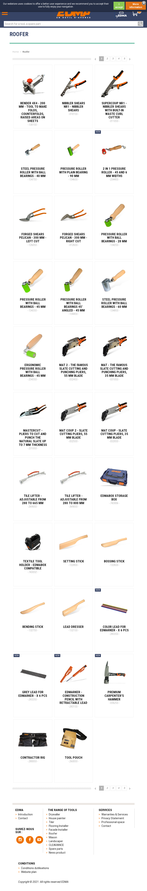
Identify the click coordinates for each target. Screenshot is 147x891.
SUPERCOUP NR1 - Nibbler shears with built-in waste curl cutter (114, 112)
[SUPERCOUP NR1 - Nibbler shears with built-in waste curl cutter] (114, 84)
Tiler (51, 822)
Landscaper (56, 841)
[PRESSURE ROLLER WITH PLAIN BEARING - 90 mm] (73, 149)
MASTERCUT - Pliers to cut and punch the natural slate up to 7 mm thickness (33, 439)
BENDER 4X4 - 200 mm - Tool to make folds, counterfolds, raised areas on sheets (33, 113)
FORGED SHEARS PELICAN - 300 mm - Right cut (73, 239)
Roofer (53, 833)
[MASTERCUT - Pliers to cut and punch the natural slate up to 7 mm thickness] (33, 411)
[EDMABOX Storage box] (114, 477)
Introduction (25, 814)
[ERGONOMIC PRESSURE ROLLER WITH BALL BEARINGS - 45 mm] (33, 346)
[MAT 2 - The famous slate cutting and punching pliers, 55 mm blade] (73, 346)
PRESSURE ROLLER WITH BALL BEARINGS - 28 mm (114, 239)
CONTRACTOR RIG (32, 759)
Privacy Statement (112, 818)
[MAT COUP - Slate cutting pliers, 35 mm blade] (114, 411)
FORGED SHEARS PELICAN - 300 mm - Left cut (32, 239)
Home (15, 52)
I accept (119, 6)
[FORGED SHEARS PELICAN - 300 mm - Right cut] (73, 215)
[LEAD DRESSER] (73, 607)
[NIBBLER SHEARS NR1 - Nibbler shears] (73, 84)
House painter (57, 818)
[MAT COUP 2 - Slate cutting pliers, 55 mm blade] (73, 411)
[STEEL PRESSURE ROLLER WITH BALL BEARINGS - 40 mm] (33, 149)
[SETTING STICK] (73, 542)
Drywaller (54, 814)
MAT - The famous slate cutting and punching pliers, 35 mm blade (114, 372)
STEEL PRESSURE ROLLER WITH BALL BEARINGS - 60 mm (114, 305)
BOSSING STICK (114, 563)
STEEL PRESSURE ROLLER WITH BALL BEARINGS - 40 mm (33, 174)
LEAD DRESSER (73, 628)
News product (57, 852)
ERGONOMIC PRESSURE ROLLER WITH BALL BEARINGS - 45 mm (33, 372)
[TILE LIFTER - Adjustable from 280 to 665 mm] (33, 477)
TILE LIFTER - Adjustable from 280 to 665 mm (33, 501)
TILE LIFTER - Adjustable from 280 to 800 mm (73, 501)
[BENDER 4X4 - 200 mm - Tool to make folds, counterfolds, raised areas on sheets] (33, 84)
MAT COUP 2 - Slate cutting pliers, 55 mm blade (73, 436)
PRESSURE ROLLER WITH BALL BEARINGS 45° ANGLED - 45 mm (73, 306)
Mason (53, 837)
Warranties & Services (114, 814)
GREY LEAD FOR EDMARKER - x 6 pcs (32, 695)
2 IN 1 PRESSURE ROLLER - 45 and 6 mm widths (114, 174)
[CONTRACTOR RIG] (33, 738)
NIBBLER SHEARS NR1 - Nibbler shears (73, 108)
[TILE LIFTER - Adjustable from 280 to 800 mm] (73, 477)
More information (135, 6)
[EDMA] (73, 13)
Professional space (113, 822)
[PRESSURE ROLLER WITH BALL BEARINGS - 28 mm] (114, 215)
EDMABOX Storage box (114, 499)
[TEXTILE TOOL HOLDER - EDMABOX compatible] (33, 542)
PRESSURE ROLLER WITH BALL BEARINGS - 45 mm (33, 305)
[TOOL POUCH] (73, 738)
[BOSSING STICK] (114, 542)
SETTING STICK (73, 563)
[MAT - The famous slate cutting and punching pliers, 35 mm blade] (114, 346)
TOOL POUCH (73, 759)
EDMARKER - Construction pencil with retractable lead (73, 699)
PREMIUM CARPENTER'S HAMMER (114, 697)
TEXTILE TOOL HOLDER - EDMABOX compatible (32, 566)
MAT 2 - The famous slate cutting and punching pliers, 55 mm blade (73, 372)
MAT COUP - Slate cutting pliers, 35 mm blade (114, 436)
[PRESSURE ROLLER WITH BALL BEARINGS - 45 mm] (33, 280)
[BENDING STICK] (33, 607)
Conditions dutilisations (35, 868)
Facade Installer (58, 829)
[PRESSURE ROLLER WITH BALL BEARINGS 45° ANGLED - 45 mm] (73, 280)
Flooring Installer (59, 825)
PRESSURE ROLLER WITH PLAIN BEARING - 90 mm (73, 174)
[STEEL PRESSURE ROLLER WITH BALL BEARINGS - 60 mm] (114, 280)
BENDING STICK (32, 628)
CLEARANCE (56, 845)
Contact (23, 818)
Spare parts (56, 848)
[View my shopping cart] (134, 13)
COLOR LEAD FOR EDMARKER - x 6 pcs (114, 630)
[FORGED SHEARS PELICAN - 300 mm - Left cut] (33, 215)
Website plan (29, 871)
